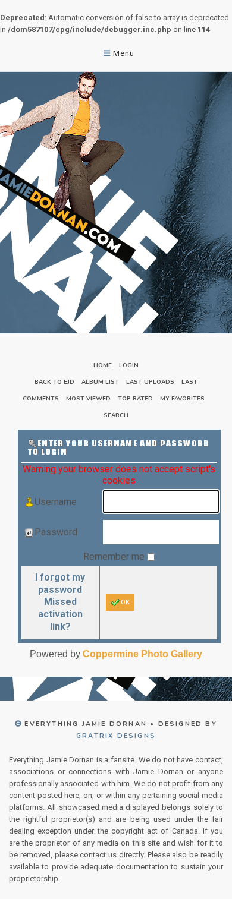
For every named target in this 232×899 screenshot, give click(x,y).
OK (125, 602)
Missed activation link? (60, 614)
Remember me (115, 556)
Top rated (135, 399)
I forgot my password (60, 583)
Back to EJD (54, 382)
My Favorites (182, 399)
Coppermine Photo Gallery (142, 654)
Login (129, 365)
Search (116, 415)
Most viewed (88, 399)
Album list (100, 382)
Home (102, 365)
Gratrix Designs (116, 735)
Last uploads (150, 382)
